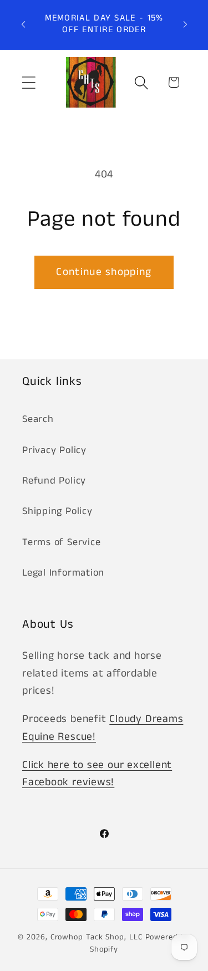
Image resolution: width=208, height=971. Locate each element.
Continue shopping (103, 272)
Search (38, 419)
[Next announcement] (185, 24)
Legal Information (63, 573)
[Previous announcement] (23, 24)
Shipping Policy (57, 511)
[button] (28, 82)
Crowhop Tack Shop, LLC (96, 937)
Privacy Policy (54, 450)
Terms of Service (61, 542)
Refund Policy (54, 481)
